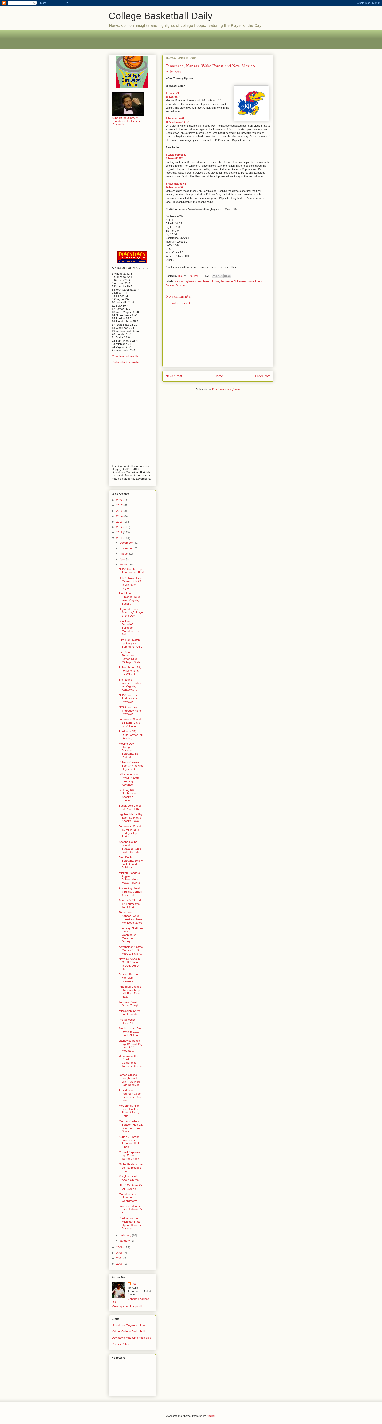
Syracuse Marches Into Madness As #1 (131, 1209)
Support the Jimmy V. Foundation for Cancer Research (126, 121)
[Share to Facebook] (225, 276)
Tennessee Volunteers (233, 281)
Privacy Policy (120, 1344)
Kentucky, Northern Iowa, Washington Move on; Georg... (131, 934)
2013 (119, 521)
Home (218, 376)
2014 (119, 516)
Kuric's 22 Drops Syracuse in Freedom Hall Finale (129, 1141)
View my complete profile (127, 1306)
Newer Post (174, 376)
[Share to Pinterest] (229, 276)
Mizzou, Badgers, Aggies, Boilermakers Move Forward (130, 877)
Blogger (211, 1415)
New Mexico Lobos (208, 281)
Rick (134, 1283)
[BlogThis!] (218, 276)
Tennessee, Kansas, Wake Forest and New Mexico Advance (130, 917)
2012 (119, 527)
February (126, 1235)
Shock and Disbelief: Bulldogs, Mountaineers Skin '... (129, 627)
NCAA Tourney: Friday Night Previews (128, 698)
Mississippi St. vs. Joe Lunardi (130, 1012)
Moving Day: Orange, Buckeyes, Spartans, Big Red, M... (129, 750)
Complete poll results (125, 356)
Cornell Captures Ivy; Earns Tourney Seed (129, 1155)
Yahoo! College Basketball (128, 1331)
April (123, 559)
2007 (119, 1258)
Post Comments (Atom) (226, 389)
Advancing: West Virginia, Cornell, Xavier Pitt (130, 892)
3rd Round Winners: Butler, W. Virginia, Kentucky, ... (130, 684)
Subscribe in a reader (126, 362)
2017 (119, 505)
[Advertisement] (191, 39)
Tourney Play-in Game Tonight (129, 1004)
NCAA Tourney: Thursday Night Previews (130, 710)
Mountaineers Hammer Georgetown (128, 1197)
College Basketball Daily (160, 16)
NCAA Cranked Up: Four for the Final (131, 570)
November (127, 548)
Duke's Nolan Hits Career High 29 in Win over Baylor (130, 583)
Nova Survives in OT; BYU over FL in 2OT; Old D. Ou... (131, 963)
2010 (119, 538)
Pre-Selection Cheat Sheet (128, 1021)
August (124, 553)
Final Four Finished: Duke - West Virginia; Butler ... (130, 598)
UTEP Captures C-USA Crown (130, 1187)
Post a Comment (180, 303)
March (124, 564)
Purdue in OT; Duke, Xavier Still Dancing (131, 735)
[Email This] (214, 276)
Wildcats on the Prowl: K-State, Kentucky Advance (129, 779)
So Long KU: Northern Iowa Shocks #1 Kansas (129, 795)
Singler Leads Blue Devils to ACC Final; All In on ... (131, 1032)
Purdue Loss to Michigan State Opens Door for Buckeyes (130, 1223)
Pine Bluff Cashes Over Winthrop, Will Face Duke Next (130, 991)
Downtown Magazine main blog (131, 1337)
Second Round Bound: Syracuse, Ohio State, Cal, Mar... (131, 846)
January (125, 1240)
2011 (119, 532)
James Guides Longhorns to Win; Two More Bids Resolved (130, 1079)
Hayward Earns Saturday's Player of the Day (131, 612)
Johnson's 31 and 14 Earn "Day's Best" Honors (130, 723)
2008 (119, 1252)
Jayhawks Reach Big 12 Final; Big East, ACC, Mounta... (130, 1045)
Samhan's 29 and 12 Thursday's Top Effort (130, 904)
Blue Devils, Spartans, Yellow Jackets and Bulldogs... (131, 862)
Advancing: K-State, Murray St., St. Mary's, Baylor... (131, 950)
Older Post (262, 376)
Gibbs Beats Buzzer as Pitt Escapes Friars (131, 1168)
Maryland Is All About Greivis (129, 1178)
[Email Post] (207, 275)
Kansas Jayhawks (185, 281)
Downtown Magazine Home (129, 1325)
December (127, 542)
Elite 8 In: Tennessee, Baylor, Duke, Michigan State (129, 656)
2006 (119, 1263)
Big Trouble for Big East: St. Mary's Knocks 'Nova (130, 818)
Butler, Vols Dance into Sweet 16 (130, 807)
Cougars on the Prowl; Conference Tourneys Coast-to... (130, 1062)
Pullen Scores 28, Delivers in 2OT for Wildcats (130, 671)
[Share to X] (222, 276)
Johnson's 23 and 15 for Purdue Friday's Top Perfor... (130, 831)
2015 (119, 510)
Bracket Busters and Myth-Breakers (129, 978)
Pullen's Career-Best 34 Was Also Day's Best (131, 766)
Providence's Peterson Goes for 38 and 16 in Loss (130, 1095)
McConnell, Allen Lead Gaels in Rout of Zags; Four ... (129, 1110)
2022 (119, 500)
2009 (119, 1247)
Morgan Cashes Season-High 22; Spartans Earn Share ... (131, 1126)
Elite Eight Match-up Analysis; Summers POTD (130, 643)
